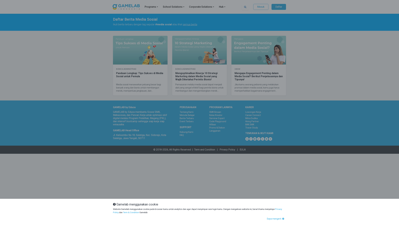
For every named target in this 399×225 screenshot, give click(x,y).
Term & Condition (131, 212)
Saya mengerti (274, 219)
